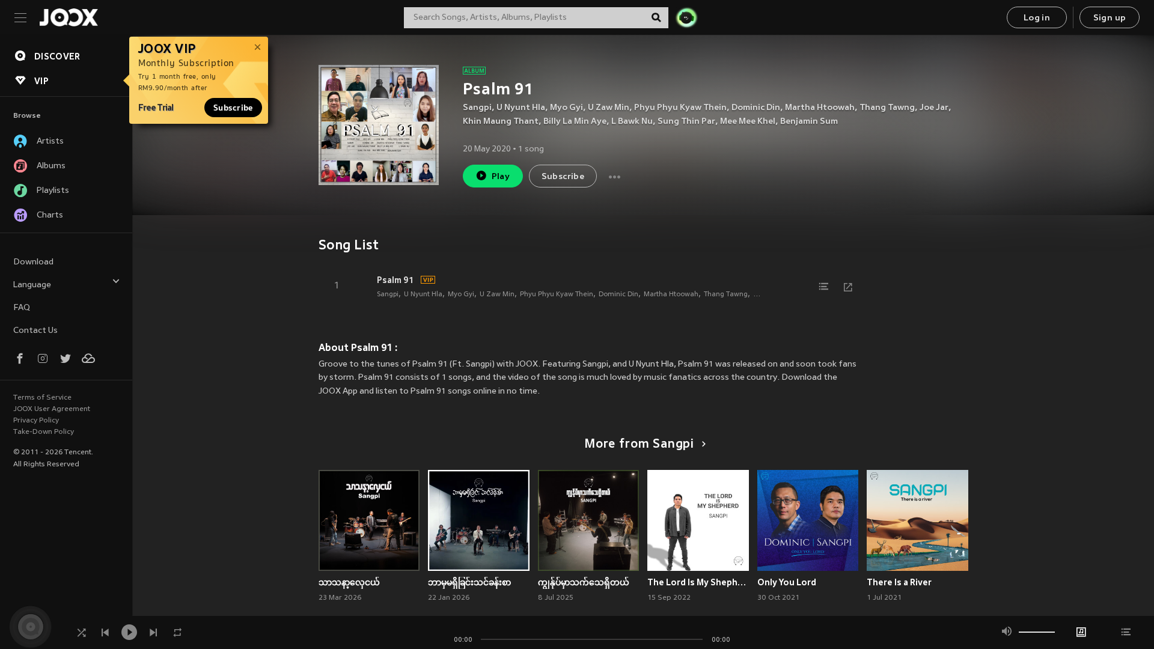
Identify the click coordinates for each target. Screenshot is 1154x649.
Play (501, 176)
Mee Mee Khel (747, 121)
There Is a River (899, 582)
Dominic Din (755, 107)
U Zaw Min (608, 107)
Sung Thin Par (686, 121)
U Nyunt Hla (520, 107)
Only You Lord (786, 582)
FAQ (21, 307)
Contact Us (35, 330)
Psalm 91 (395, 280)
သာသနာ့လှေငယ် (349, 582)
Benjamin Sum (809, 121)
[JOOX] (68, 17)
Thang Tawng (887, 107)
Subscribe (233, 107)
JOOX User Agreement (51, 409)
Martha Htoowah (820, 107)
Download (33, 262)
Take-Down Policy (43, 432)
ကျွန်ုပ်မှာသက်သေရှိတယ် (583, 582)
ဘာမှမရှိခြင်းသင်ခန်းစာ (469, 582)
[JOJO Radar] (686, 17)
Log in (1037, 18)
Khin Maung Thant (501, 121)
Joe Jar (934, 107)
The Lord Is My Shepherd (698, 582)
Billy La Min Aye (574, 121)
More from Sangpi (639, 444)
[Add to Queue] (824, 287)
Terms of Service (42, 398)
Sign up (1109, 18)
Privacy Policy (36, 420)
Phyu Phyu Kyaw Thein (680, 107)
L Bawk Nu (632, 121)
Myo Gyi (566, 107)
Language (32, 285)
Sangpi (477, 107)
